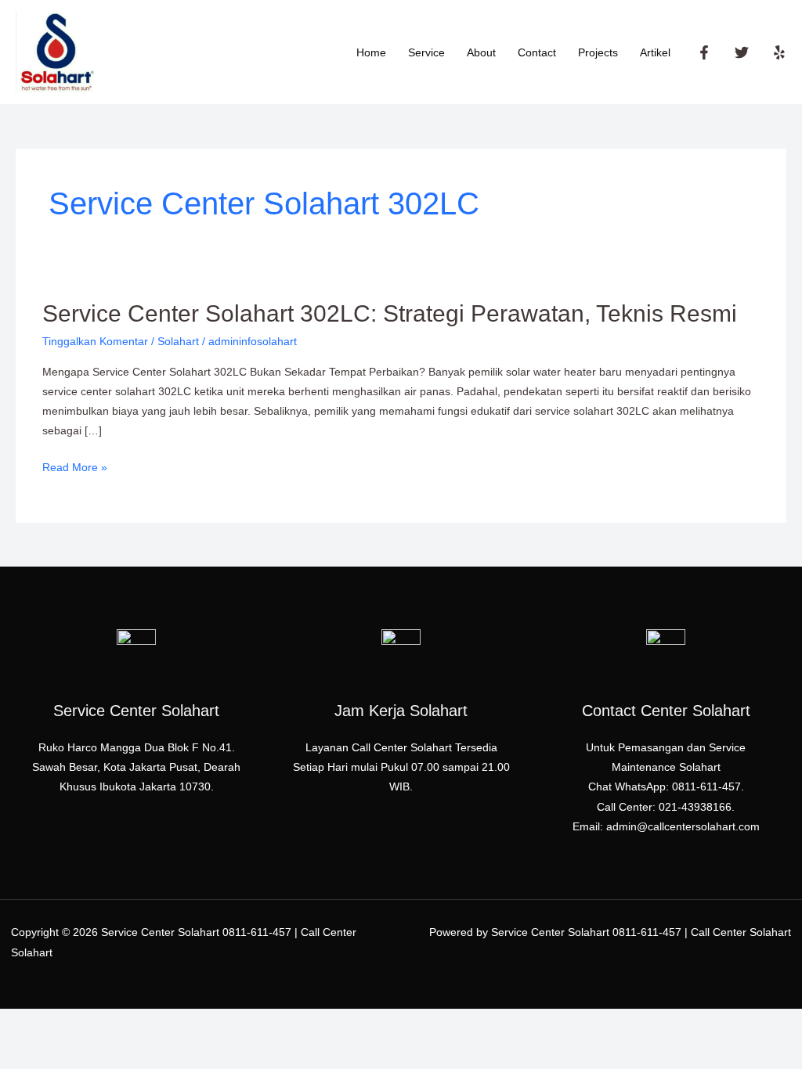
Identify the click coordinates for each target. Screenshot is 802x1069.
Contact (537, 52)
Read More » (74, 465)
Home (371, 52)
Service (426, 52)
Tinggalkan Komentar (95, 341)
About (481, 52)
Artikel (655, 52)
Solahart (178, 341)
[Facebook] (704, 52)
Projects (598, 52)
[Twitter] (742, 52)
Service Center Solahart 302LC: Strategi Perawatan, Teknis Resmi (389, 313)
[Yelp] (779, 52)
